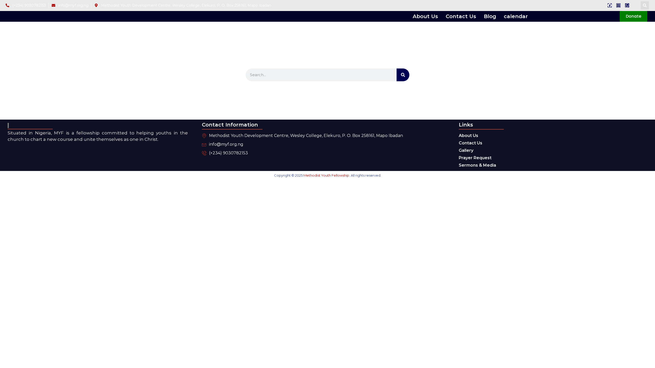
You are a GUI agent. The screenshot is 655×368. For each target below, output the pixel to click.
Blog (490, 16)
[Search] (403, 74)
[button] (645, 5)
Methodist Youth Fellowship (326, 175)
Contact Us (461, 16)
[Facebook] (610, 5)
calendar (516, 16)
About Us (425, 16)
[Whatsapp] (627, 5)
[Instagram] (618, 5)
